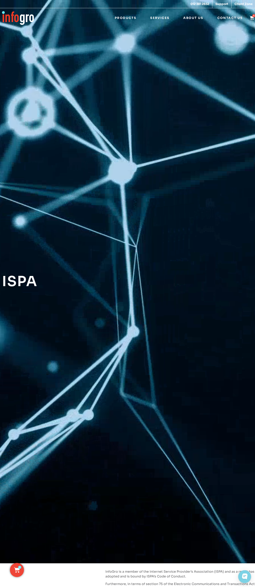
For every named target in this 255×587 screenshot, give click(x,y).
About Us (193, 18)
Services (159, 18)
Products (125, 18)
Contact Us (230, 18)
